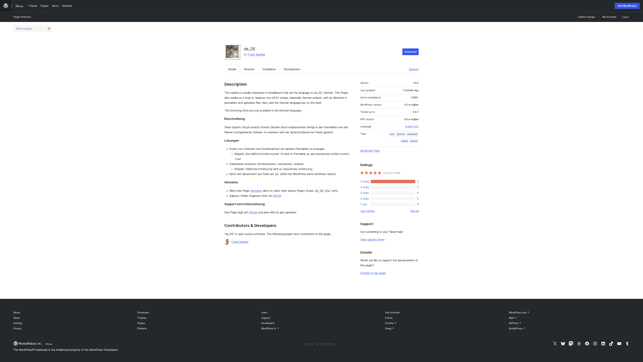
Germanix (256, 190)
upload (413, 141)
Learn (264, 312)
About (16, 312)
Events (389, 317)
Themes (141, 317)
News (16, 317)
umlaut (404, 141)
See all (415, 211)
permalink (412, 134)
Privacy (17, 328)
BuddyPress (517, 328)
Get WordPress (627, 5)
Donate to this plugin (373, 273)
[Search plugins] (49, 28)
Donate (390, 323)
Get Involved (392, 312)
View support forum (372, 239)
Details (232, 69)
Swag (389, 328)
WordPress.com (519, 312)
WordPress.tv (270, 328)
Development (292, 69)
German (401, 134)
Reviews (249, 69)
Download (410, 51)
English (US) (412, 126)
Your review (367, 211)
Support (414, 69)
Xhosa (48, 344)
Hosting (17, 323)
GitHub (277, 195)
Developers (267, 323)
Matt (513, 317)
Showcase (143, 312)
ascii (392, 134)
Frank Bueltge (256, 54)
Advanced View (370, 150)
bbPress (515, 323)
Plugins (141, 323)
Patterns (142, 328)
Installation (269, 69)
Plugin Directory (22, 16)
